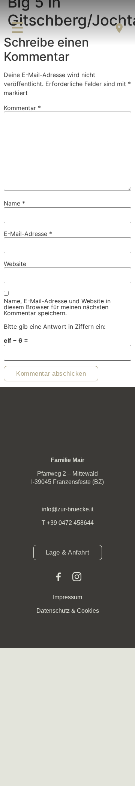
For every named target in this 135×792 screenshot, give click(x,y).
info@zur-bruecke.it (67, 509)
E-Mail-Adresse (28, 234)
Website (15, 264)
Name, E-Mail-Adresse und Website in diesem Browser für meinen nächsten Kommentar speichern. (57, 307)
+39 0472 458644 (70, 523)
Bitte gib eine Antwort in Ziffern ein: (54, 326)
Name (14, 203)
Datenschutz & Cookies (67, 611)
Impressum (67, 597)
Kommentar (22, 108)
